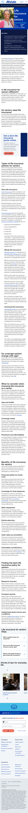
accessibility (4, 783)
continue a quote (22, 730)
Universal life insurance (10, 309)
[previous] (7, 670)
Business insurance (20, 771)
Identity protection (20, 773)
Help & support (19, 742)
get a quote (8, 153)
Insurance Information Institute (9, 221)
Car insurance (5, 764)
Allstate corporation (6, 742)
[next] (7, 698)
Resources (6, 5)
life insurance (9, 58)
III (18, 471)
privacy (9, 781)
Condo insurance (5, 773)
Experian (19, 415)
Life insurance (5, 769)
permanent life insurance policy (12, 254)
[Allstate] (2, 5)
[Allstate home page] (11, 2)
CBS (15, 376)
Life (11, 5)
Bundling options (20, 755)
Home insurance (5, 767)
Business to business (7, 748)
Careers (3, 750)
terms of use (4, 781)
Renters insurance (6, 771)
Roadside (17, 775)
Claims (17, 744)
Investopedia (4, 363)
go (8, 730)
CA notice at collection (16, 781)
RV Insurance (18, 768)
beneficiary (19, 551)
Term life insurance (6, 192)
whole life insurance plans (11, 285)
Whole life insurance (9, 252)
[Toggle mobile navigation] (3, 1)
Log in (21, 2)
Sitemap (17, 749)
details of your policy (13, 616)
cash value (14, 263)
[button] (26, 2)
